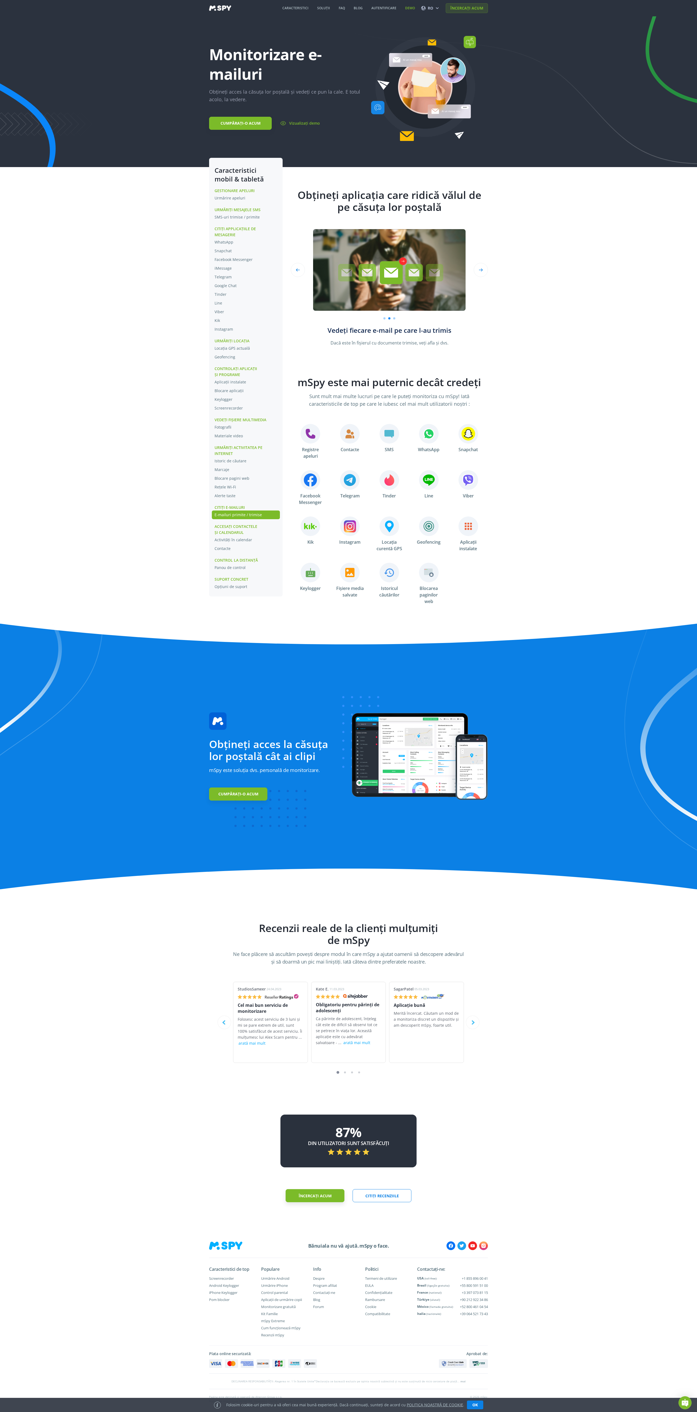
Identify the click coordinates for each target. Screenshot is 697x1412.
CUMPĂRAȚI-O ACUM (241, 123)
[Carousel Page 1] (384, 318)
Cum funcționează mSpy (281, 1327)
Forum (318, 1306)
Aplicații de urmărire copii (281, 1299)
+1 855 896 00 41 (475, 1278)
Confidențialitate (378, 1292)
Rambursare (375, 1299)
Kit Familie (269, 1313)
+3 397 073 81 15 (475, 1292)
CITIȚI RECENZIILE (382, 1195)
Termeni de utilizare (381, 1278)
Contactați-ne (324, 1292)
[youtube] (472, 1245)
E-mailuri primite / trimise (238, 514)
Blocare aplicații (229, 390)
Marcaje (222, 469)
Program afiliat (325, 1285)
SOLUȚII (323, 8)
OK (475, 1404)
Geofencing (225, 356)
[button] (685, 1402)
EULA (369, 1285)
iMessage (223, 268)
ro (430, 8)
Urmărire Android (275, 1278)
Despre (319, 1278)
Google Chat (226, 285)
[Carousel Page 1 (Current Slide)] (338, 1072)
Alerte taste (225, 495)
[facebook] (451, 1245)
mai (463, 1381)
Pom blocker (219, 1299)
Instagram (224, 329)
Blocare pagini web (232, 478)
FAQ (342, 8)
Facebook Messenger (234, 259)
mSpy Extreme (273, 1320)
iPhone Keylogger (223, 1292)
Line (218, 303)
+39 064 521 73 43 (474, 1313)
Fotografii (223, 427)
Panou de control (230, 567)
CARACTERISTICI (295, 8)
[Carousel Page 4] (359, 1072)
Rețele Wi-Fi (225, 487)
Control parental (274, 1292)
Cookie (370, 1306)
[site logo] (220, 8)
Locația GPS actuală (232, 348)
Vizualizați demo (304, 123)
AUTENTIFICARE (383, 8)
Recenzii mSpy (272, 1335)
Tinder (221, 294)
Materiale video (229, 435)
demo (410, 8)
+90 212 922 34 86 (474, 1299)
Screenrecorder (229, 408)
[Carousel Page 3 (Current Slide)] (394, 318)
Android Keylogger (224, 1285)
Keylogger (224, 399)
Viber (219, 311)
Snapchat (223, 250)
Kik (217, 320)
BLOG (358, 8)
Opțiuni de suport (231, 586)
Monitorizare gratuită (278, 1306)
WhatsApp (224, 242)
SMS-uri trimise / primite (237, 217)
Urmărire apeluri (230, 198)
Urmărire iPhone (274, 1285)
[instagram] (483, 1245)
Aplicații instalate (230, 381)
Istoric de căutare (230, 460)
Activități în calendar (233, 539)
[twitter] (461, 1245)
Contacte (223, 548)
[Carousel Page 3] (352, 1072)
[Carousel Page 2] (389, 318)
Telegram (223, 276)
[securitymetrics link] (453, 1363)
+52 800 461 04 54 (474, 1306)
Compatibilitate (377, 1313)
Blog (316, 1299)
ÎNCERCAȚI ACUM (466, 8)
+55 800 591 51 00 (474, 1285)
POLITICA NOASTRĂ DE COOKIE (435, 1404)
